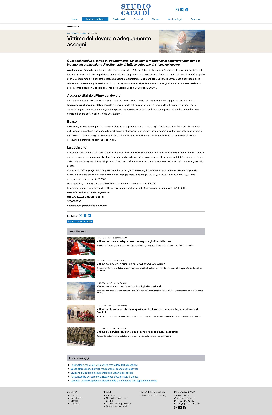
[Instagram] (177, 10)
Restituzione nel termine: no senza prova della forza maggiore (104, 364)
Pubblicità (111, 395)
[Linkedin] (181, 10)
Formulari (138, 19)
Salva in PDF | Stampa (80, 221)
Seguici (74, 400)
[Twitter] (80, 215)
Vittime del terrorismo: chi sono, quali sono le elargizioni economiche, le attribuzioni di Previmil (147, 311)
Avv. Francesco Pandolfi (76, 33)
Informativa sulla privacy (154, 395)
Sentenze (195, 19)
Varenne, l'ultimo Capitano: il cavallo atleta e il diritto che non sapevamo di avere (114, 380)
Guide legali (119, 19)
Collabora (75, 403)
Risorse (155, 19)
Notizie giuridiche (95, 19)
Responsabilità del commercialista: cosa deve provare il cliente (104, 376)
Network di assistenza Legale (117, 399)
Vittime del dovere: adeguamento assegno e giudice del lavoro (134, 241)
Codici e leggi (175, 19)
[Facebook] (186, 10)
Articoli (76, 26)
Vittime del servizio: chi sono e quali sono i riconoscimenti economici (137, 331)
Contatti (74, 395)
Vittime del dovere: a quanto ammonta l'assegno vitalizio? (131, 263)
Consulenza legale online (119, 403)
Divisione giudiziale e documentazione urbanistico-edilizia (102, 372)
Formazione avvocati (116, 406)
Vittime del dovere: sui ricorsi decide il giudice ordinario (129, 286)
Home (75, 19)
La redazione (76, 398)
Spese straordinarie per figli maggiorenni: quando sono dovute (104, 368)
